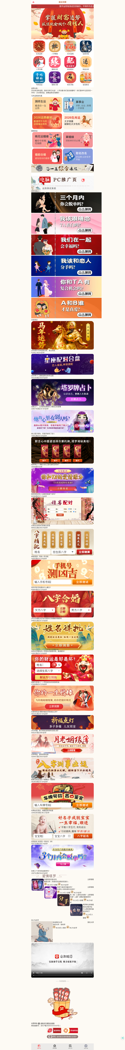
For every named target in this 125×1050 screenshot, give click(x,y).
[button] (58, 37)
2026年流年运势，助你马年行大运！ (44, 90)
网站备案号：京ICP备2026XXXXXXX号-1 (45, 1026)
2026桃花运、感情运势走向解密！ (48, 93)
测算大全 (39, 1048)
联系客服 (55, 1048)
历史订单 (70, 1048)
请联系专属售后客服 (47, 1023)
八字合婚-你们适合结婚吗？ (66, 90)
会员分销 (86, 1048)
